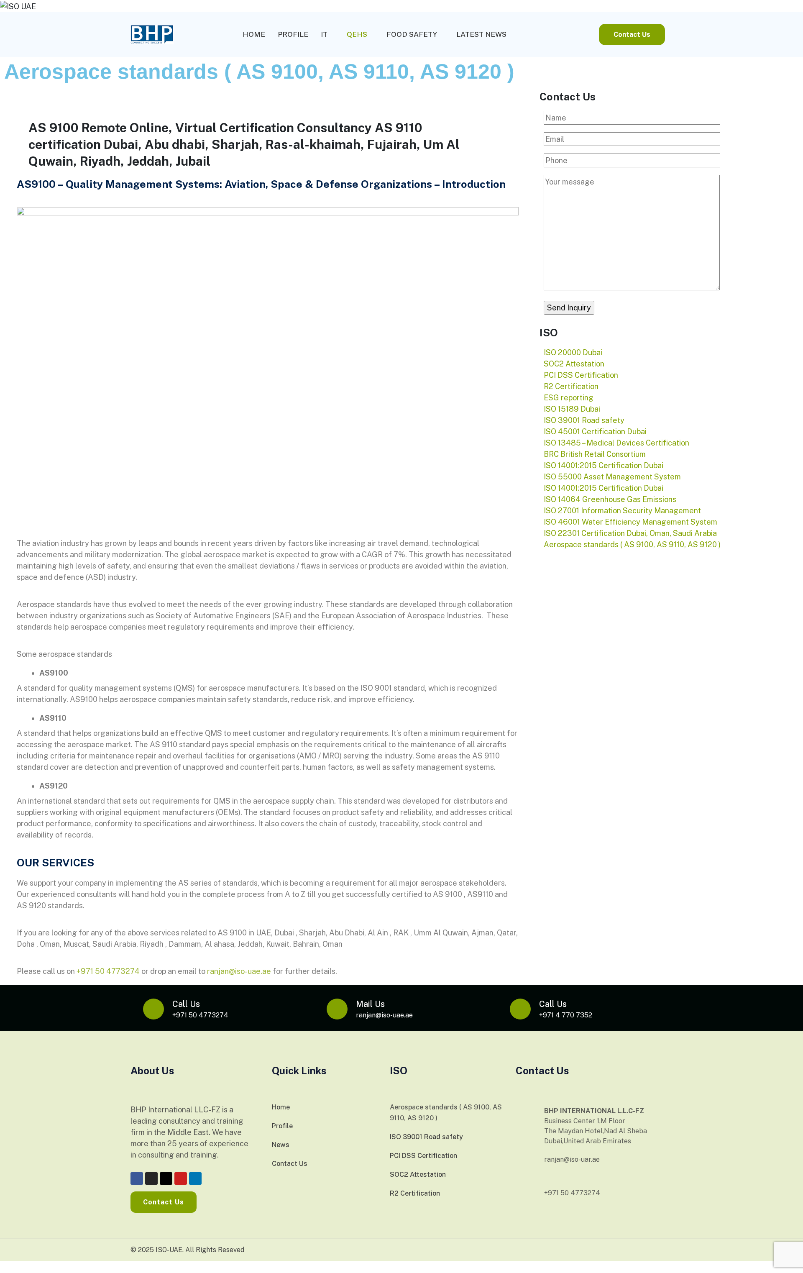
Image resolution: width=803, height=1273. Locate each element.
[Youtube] (180, 1178)
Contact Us (289, 1164)
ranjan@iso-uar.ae (572, 1159)
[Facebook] (136, 1178)
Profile (293, 34)
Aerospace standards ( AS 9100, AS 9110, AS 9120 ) (446, 1112)
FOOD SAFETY (411, 34)
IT (324, 34)
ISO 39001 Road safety (426, 1137)
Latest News (481, 34)
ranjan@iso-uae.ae (239, 971)
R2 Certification (415, 1193)
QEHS (357, 34)
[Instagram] (151, 1178)
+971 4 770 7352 (565, 1015)
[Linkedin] (195, 1178)
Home (254, 34)
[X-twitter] (166, 1178)
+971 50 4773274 (108, 971)
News (280, 1145)
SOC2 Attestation (418, 1174)
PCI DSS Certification (423, 1156)
